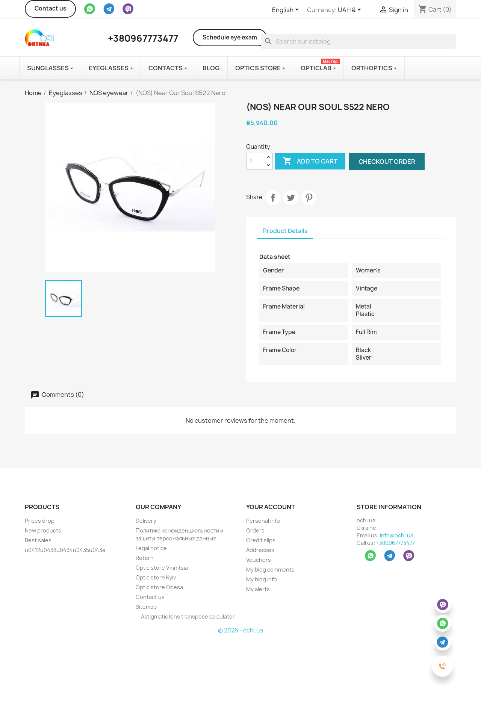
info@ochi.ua (396, 535)
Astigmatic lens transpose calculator (187, 616)
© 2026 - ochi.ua (240, 630)
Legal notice (151, 548)
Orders (255, 530)
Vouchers (258, 559)
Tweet (290, 197)
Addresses (260, 550)
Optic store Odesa (159, 587)
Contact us (50, 8)
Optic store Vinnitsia (162, 567)
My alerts (258, 589)
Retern (145, 557)
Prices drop (39, 520)
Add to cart (310, 160)
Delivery (146, 520)
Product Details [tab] (285, 231)
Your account (270, 507)
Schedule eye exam (230, 37)
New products (43, 530)
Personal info (263, 520)
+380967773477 (395, 542)
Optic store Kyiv (156, 577)
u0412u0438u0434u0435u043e (65, 550)
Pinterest (308, 197)
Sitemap (146, 606)
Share (272, 197)
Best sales (38, 540)
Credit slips (260, 540)
